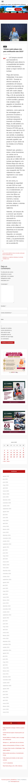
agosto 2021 (6, 653)
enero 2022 (6, 638)
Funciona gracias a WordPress (9, 779)
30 (4, 459)
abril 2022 (5, 629)
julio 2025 (5, 514)
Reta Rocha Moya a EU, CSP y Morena (12, 765)
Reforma (14, 723)
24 (7, 457)
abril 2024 (5, 558)
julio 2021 (5, 656)
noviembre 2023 (7, 573)
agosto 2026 (6, 476)
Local (5, 46)
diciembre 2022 (6, 606)
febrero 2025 (6, 529)
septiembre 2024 (7, 544)
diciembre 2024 (6, 535)
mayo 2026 (5, 485)
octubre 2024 (6, 541)
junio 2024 (5, 553)
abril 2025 (5, 523)
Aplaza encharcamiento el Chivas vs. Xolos (13, 745)
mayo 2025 (5, 520)
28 (20, 457)
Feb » (8, 461)
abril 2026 (5, 488)
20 (17, 454)
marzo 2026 (6, 491)
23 (4, 457)
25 (11, 457)
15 (23, 452)
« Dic (4, 461)
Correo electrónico (6, 312)
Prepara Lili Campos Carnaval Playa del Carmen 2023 (12, 258)
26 (14, 457)
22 (23, 454)
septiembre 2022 (7, 614)
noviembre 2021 (7, 644)
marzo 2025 (6, 526)
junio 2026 (5, 482)
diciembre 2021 (6, 641)
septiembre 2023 (7, 579)
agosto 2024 (6, 547)
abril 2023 (5, 594)
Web (2, 319)
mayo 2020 (5, 697)
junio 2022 (5, 623)
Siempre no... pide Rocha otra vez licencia (13, 742)
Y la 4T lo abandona (8, 763)
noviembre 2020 (7, 679)
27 (17, 457)
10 (7, 452)
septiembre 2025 (7, 508)
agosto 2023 (6, 582)
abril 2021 (5, 665)
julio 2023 (5, 585)
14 (20, 452)
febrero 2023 (6, 600)
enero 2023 (6, 603)
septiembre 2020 (7, 685)
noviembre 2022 (7, 609)
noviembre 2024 (7, 538)
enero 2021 (6, 673)
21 (20, 454)
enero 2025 (6, 532)
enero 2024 (6, 567)
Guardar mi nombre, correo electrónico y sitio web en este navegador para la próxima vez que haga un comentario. (7, 333)
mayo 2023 (5, 591)
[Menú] (2, 1)
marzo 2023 (6, 597)
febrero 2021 (6, 671)
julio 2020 (5, 691)
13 (17, 452)
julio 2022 (5, 620)
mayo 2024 (5, 555)
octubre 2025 (6, 505)
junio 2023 (5, 588)
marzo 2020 (6, 703)
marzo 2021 (6, 668)
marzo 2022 (6, 632)
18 (11, 454)
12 (14, 452)
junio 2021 (5, 659)
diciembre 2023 (6, 570)
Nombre (3, 306)
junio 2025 (5, 517)
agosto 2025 (6, 511)
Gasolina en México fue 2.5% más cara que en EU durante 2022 (13, 254)
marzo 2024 (6, 561)
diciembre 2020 (6, 676)
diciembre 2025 (6, 499)
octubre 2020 (6, 682)
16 (4, 454)
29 (23, 457)
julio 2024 (5, 550)
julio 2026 (5, 479)
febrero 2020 (6, 706)
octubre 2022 (6, 612)
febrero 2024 (6, 564)
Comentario (4, 284)
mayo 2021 (5, 662)
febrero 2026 (6, 494)
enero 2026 (6, 496)
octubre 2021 (6, 647)
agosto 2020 (6, 688)
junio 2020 (5, 694)
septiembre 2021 (7, 650)
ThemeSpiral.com (14, 781)
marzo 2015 (6, 712)
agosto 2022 (6, 617)
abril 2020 (5, 700)
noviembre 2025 (7, 502)
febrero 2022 (6, 635)
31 (7, 459)
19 (14, 454)
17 (7, 454)
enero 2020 (6, 709)
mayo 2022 (5, 626)
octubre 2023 (6, 576)
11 (11, 452)
